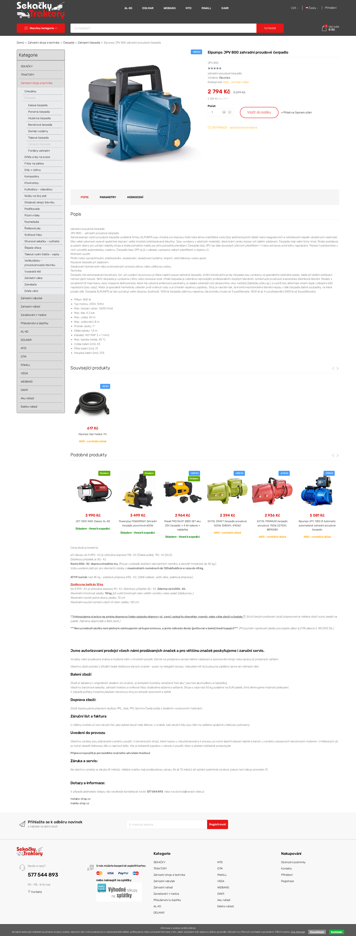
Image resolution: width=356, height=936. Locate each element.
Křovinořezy (31, 183)
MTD (189, 8)
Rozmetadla (31, 222)
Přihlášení (331, 7)
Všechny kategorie (41, 28)
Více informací (298, 932)
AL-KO (128, 8)
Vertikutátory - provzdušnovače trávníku (39, 263)
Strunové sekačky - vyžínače (41, 241)
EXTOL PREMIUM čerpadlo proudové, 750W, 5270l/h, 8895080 (272, 525)
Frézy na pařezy (34, 163)
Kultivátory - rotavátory (38, 189)
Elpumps (224, 77)
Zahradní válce (33, 278)
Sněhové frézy (33, 235)
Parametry (108, 197)
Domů (20, 42)
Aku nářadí (27, 398)
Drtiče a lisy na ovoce (37, 157)
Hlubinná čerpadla (39, 118)
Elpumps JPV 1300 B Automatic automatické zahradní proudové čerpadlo (317, 525)
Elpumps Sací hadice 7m (93, 434)
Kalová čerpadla (37, 105)
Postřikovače (32, 209)
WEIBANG (170, 8)
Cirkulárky (30, 91)
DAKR (225, 8)
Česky (312, 8)
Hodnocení (135, 197)
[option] (92, 500)
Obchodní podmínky (293, 862)
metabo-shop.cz (80, 799)
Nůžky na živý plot (35, 196)
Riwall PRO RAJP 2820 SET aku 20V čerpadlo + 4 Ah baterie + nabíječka (182, 525)
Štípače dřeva (32, 247)
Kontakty (36, 892)
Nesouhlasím (317, 932)
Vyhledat (270, 28)
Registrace (287, 881)
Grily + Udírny (32, 170)
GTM (23, 356)
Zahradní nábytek (31, 298)
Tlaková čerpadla (38, 137)
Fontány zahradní (39, 150)
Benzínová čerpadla (40, 124)
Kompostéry (31, 176)
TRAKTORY (27, 74)
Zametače (30, 284)
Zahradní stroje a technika (43, 42)
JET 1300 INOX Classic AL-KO (93, 521)
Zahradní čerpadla (89, 42)
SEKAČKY (27, 66)
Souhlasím (336, 932)
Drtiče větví (31, 291)
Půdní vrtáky (32, 215)
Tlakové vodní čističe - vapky (41, 254)
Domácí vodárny (38, 131)
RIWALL (206, 8)
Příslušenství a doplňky (34, 323)
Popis (85, 197)
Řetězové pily (32, 228)
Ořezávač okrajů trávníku (39, 202)
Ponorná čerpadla (39, 111)
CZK (294, 8)
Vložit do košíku (259, 112)
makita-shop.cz (79, 803)
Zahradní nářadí (30, 306)
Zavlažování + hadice (33, 315)
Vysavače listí (32, 271)
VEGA (24, 373)
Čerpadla (68, 42)
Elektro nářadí (29, 406)
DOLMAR (148, 8)
